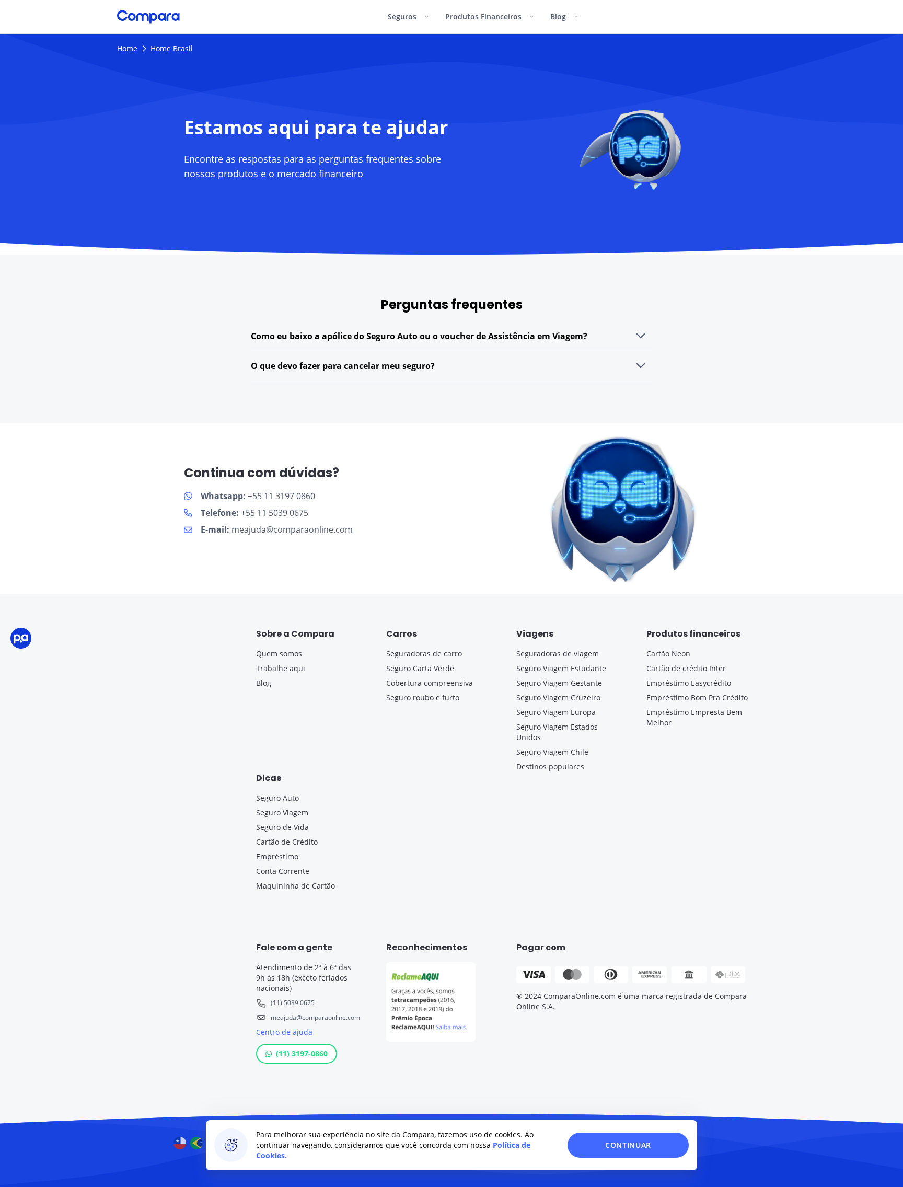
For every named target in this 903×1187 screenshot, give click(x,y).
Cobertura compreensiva (429, 683)
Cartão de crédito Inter (686, 668)
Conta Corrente (282, 871)
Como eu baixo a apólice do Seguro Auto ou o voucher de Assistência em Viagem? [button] (419, 336)
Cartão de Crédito (287, 842)
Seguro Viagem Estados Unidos (557, 732)
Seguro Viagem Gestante (559, 683)
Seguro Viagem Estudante (561, 668)
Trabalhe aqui (280, 668)
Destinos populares (550, 766)
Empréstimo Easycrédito (688, 683)
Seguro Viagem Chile (552, 752)
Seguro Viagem (282, 812)
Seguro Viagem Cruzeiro (558, 697)
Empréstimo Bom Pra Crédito (697, 697)
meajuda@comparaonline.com (315, 1017)
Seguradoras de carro (424, 654)
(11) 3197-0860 (302, 1053)
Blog (263, 683)
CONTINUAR (628, 1145)
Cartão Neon (668, 654)
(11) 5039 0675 (293, 1002)
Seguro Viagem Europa (556, 712)
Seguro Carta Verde (420, 668)
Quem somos (279, 654)
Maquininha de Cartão (295, 886)
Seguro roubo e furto (422, 697)
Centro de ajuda (284, 1032)
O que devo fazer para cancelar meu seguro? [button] (343, 366)
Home (127, 48)
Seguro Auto (277, 798)
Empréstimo (277, 856)
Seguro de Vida (282, 827)
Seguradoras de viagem (557, 654)
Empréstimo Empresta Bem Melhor (694, 717)
